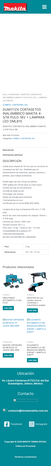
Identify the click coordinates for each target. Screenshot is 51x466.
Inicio (5, 94)
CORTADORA (14, 94)
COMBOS (7, 105)
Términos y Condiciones (26, 457)
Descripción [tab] (8, 150)
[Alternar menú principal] (44, 7)
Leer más (8, 308)
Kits (26, 105)
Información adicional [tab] (13, 155)
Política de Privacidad (25, 446)
